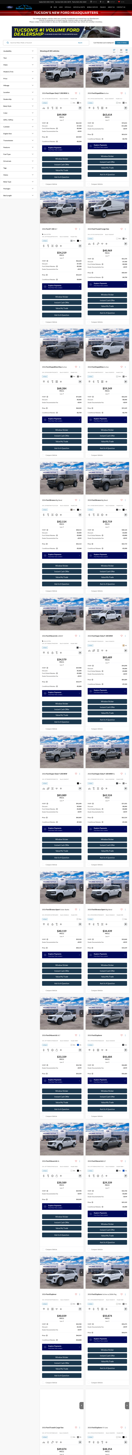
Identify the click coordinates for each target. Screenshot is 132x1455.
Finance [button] (103, 7)
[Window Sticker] (80, 108)
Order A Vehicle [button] (122, 43)
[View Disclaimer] (61, 108)
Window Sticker (61, 159)
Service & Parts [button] (79, 7)
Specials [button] (68, 7)
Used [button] (61, 7)
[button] (81, 71)
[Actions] (79, 93)
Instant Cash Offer (61, 164)
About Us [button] (111, 7)
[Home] (51, 7)
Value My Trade (62, 170)
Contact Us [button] (121, 7)
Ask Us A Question (61, 177)
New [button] (55, 7)
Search (80, 43)
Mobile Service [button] (92, 7)
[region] (61, 133)
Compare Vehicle (51, 184)
